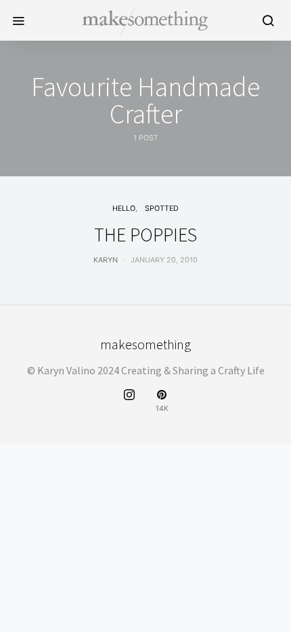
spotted (162, 208)
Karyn (105, 260)
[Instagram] (129, 401)
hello (123, 208)
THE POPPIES (145, 234)
